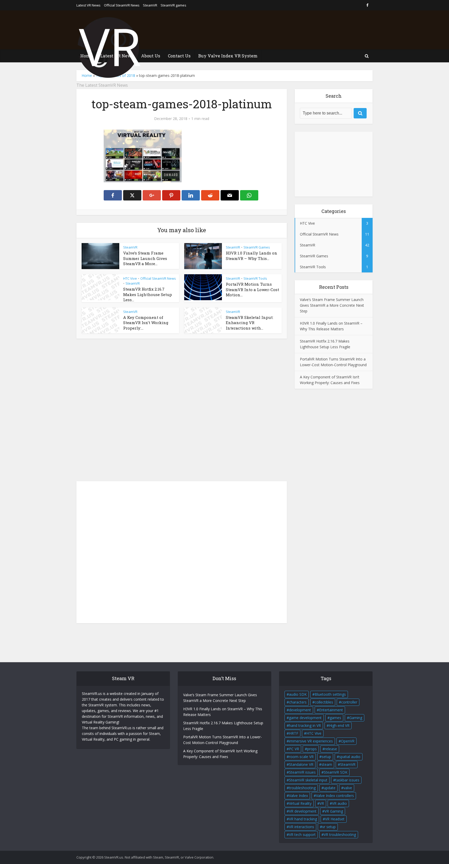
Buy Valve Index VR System (227, 55)
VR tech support (302, 834)
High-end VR (339, 725)
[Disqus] (181, 411)
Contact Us (179, 55)
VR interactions (301, 826)
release (331, 748)
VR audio (339, 803)
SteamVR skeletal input (308, 780)
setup (326, 756)
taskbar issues (347, 780)
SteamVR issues (302, 772)
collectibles (324, 702)
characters (298, 702)
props (312, 748)
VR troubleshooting (340, 834)
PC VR (294, 748)
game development (305, 717)
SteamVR (150, 5)
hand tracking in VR (305, 725)
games (335, 717)
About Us (150, 55)
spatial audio (349, 756)
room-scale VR (301, 756)
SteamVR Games (256, 247)
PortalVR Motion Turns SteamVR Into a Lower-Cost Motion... (252, 289)
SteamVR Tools (255, 278)
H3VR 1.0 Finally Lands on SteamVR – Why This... (251, 255)
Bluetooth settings (330, 694)
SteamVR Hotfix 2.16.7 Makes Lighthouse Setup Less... (147, 294)
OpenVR (347, 741)
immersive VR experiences (311, 741)
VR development (302, 811)
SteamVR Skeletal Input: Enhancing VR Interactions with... (249, 323)
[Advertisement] (278, 30)
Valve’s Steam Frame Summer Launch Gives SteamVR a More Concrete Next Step (332, 305)
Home (86, 55)
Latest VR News (88, 5)
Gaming (355, 717)
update (329, 787)
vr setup (329, 826)
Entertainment (331, 709)
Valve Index (298, 795)
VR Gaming (334, 811)
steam (326, 764)
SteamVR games (173, 5)
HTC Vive (130, 278)
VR (322, 803)
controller (349, 702)
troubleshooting (302, 787)
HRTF (293, 733)
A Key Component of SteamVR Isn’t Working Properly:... (145, 323)
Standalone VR (301, 764)
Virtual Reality (300, 803)
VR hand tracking (303, 818)
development (300, 709)
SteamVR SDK (335, 772)
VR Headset (335, 818)
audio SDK (298, 694)
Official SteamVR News (122, 5)
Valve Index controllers (335, 795)
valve (348, 787)
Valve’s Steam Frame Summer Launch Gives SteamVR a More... (145, 258)
